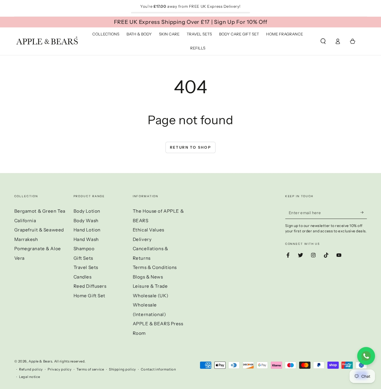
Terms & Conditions (155, 267)
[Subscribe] (363, 212)
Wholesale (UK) (150, 295)
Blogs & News (148, 277)
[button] (323, 41)
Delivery (142, 239)
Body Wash (86, 220)
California (25, 220)
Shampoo (84, 248)
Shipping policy (122, 369)
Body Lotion (87, 211)
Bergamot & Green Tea (39, 211)
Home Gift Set (89, 295)
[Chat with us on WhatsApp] (366, 356)
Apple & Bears (40, 361)
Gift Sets (83, 258)
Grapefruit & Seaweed (39, 230)
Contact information (158, 369)
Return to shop (190, 147)
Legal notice (29, 377)
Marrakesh (26, 239)
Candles (83, 277)
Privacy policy (59, 369)
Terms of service (90, 369)
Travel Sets (86, 267)
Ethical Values (148, 230)
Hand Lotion (87, 230)
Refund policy (31, 369)
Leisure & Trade (150, 286)
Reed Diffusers (90, 286)
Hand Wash (86, 239)
